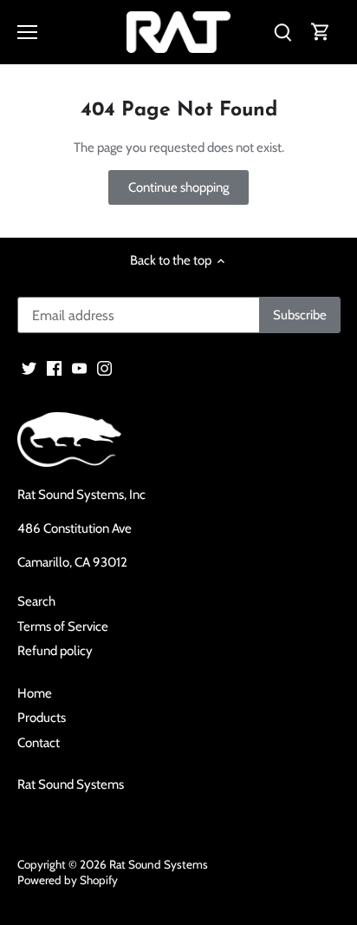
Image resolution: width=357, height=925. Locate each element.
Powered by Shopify (67, 880)
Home (34, 693)
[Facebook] (54, 367)
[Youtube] (79, 367)
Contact (38, 743)
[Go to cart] (320, 32)
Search (36, 601)
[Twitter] (29, 367)
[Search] (282, 32)
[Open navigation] (27, 32)
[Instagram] (104, 367)
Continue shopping (178, 187)
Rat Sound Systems (70, 784)
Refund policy (55, 651)
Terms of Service (62, 626)
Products (41, 717)
